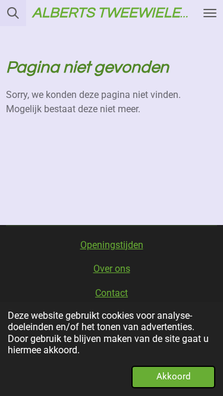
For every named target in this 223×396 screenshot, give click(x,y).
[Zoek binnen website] (13, 13)
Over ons (111, 268)
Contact (111, 293)
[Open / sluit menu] (210, 13)
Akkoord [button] (173, 376)
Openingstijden (111, 245)
